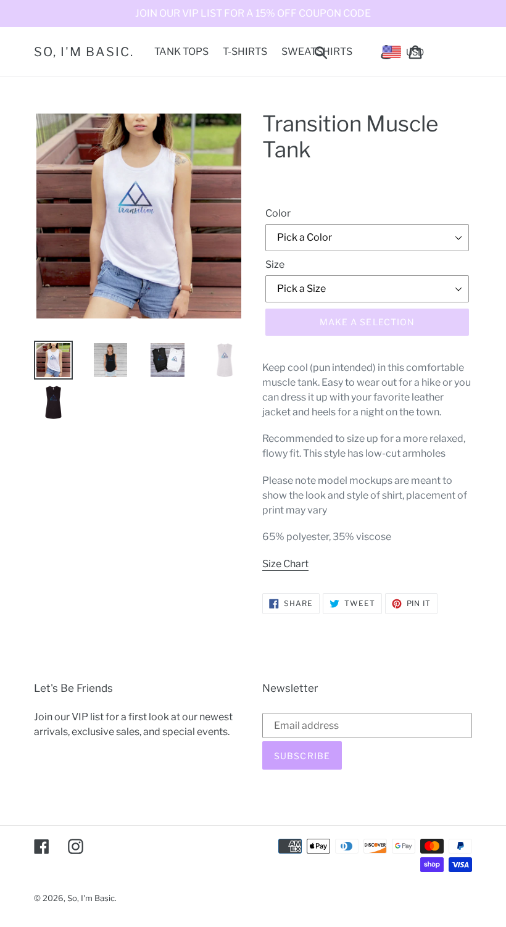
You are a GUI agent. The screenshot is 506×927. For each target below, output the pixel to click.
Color (278, 213)
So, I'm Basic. (84, 51)
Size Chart (285, 564)
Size (274, 264)
